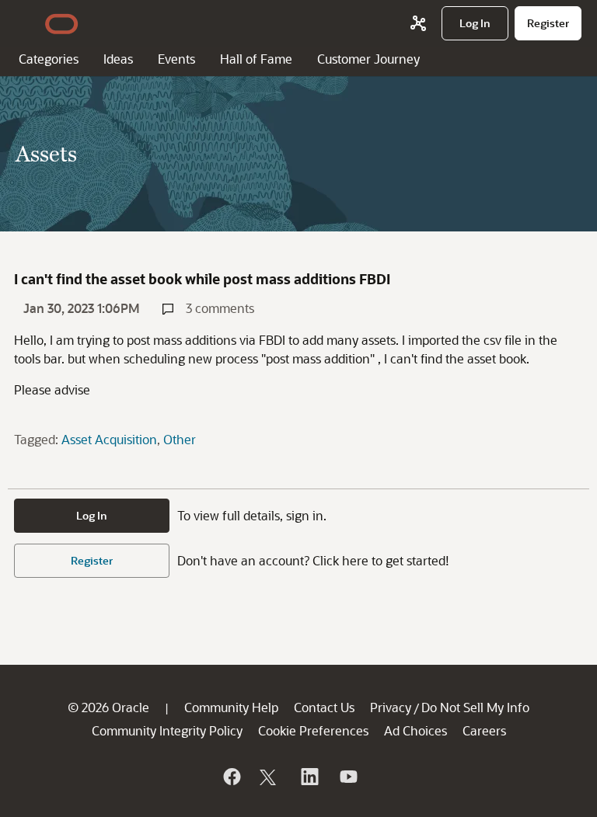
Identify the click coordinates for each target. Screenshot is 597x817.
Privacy (390, 707)
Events (176, 58)
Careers (484, 730)
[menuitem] (475, 23)
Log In (91, 515)
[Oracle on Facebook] (231, 776)
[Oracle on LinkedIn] (308, 776)
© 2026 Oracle (108, 707)
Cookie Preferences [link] (313, 730)
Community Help (231, 707)
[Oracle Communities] (418, 23)
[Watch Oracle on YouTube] (347, 776)
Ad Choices (415, 730)
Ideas (118, 58)
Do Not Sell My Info (475, 707)
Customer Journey (368, 58)
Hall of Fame (256, 58)
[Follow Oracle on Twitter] (270, 776)
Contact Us (324, 707)
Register (92, 560)
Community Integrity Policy (167, 730)
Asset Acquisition (109, 439)
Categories (49, 58)
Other (179, 439)
